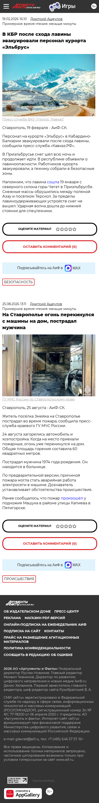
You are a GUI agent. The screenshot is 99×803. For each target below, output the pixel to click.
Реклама (12, 618)
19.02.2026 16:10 (14, 19)
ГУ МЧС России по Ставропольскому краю (38, 399)
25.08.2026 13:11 (14, 304)
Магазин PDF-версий (45, 618)
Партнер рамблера (43, 780)
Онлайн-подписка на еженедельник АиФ (45, 625)
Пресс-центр (66, 611)
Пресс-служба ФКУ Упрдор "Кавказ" (33, 119)
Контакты (54, 631)
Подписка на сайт (22, 631)
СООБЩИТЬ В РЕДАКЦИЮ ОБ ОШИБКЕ (38, 655)
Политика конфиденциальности (37, 648)
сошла (53, 182)
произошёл (72, 498)
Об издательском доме (27, 611)
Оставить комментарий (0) (50, 247)
